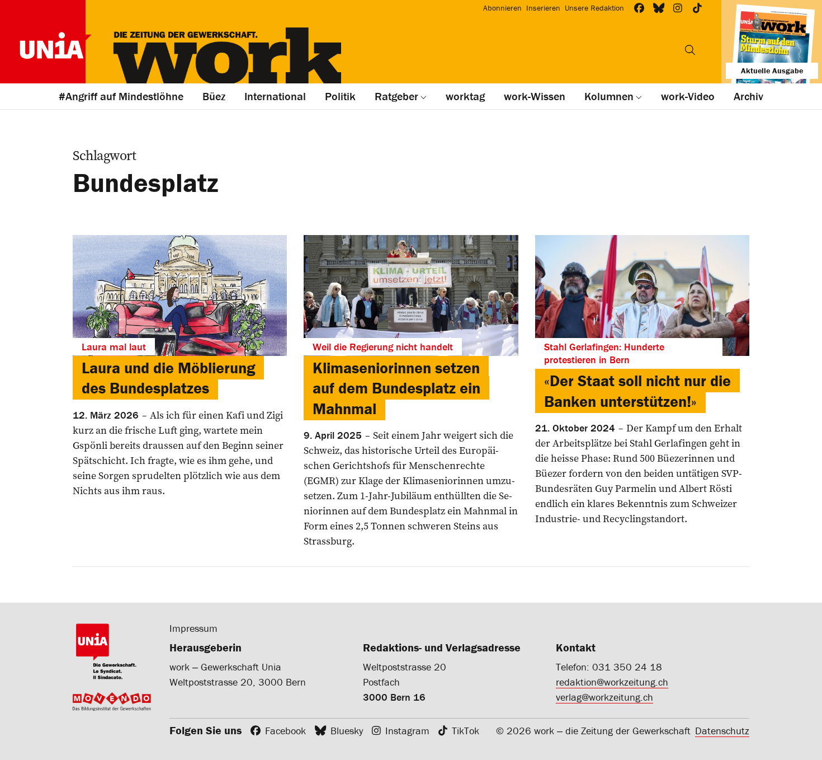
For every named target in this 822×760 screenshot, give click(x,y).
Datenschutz (722, 730)
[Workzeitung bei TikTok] (697, 8)
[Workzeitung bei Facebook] (639, 8)
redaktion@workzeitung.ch (612, 681)
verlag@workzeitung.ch (604, 697)
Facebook (285, 730)
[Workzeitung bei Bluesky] (659, 8)
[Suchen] (690, 49)
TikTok (465, 730)
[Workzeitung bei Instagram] (678, 8)
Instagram (407, 730)
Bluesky (346, 730)
